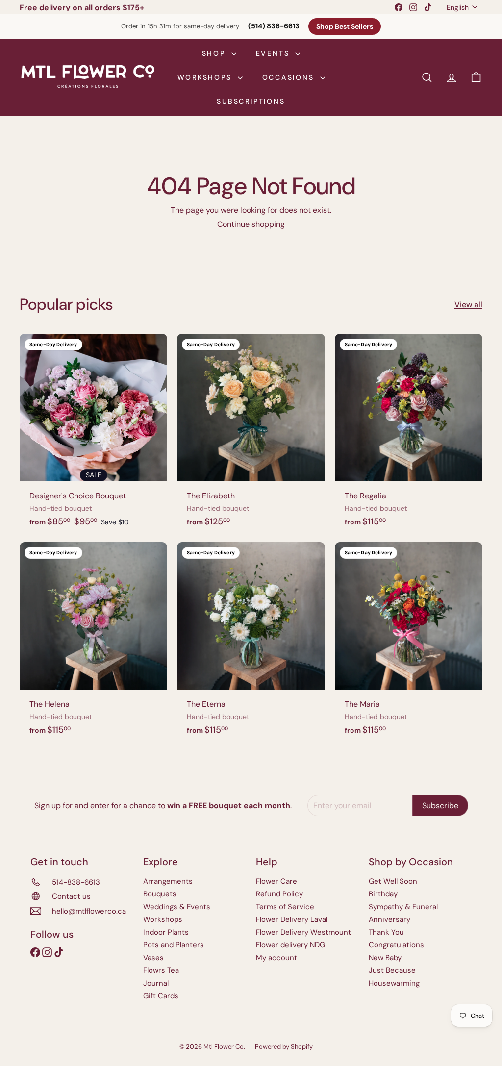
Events (274, 53)
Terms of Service (285, 907)
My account (276, 958)
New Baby (385, 958)
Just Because (392, 970)
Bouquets (159, 894)
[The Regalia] (408, 435)
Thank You (386, 932)
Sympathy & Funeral (403, 907)
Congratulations (396, 945)
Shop (215, 53)
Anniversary (389, 919)
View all (468, 304)
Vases (153, 958)
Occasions (290, 77)
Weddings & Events (176, 907)
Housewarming (394, 983)
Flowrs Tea (161, 970)
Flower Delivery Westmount (303, 932)
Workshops (206, 77)
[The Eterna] (251, 643)
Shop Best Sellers (344, 26)
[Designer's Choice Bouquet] (93, 435)
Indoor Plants (166, 932)
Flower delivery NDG (290, 945)
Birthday (383, 894)
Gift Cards (160, 996)
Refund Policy (279, 894)
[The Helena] (93, 643)
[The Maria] (408, 643)
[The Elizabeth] (251, 435)
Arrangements (168, 881)
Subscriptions (251, 101)
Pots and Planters (173, 945)
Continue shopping (251, 224)
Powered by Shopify (284, 1046)
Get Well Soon (393, 881)
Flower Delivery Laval (291, 919)
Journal (156, 983)
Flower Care (276, 881)
